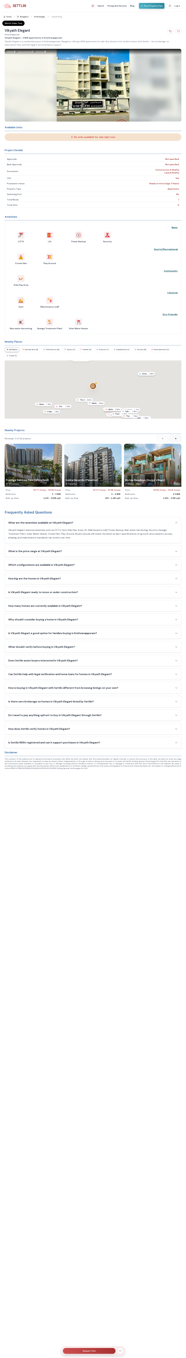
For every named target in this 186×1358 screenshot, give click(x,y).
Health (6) (87, 349)
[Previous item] (163, 438)
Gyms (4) (71, 349)
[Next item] (175, 438)
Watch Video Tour (13, 23)
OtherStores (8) (52, 349)
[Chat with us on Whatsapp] (93, 6)
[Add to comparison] (170, 31)
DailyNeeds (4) (122, 349)
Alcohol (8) (141, 349)
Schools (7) (104, 349)
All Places (13, 349)
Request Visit (89, 1351)
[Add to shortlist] (178, 31)
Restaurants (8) (31, 349)
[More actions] (120, 1351)
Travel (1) (13, 355)
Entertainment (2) (161, 349)
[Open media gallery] (93, 85)
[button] (96, 404)
